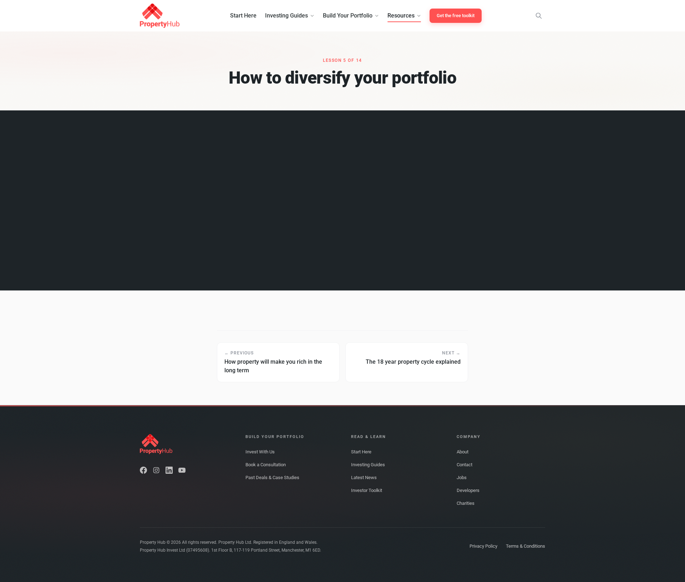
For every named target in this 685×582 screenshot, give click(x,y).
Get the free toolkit (456, 15)
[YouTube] (182, 470)
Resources (401, 15)
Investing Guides (286, 15)
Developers (468, 490)
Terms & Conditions (525, 546)
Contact (464, 464)
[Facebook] (143, 470)
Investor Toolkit (366, 490)
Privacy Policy (483, 546)
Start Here (243, 15)
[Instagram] (156, 470)
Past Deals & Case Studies (272, 477)
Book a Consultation (265, 464)
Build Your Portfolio (347, 15)
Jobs (462, 477)
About (462, 451)
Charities (466, 503)
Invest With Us (260, 451)
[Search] (538, 15)
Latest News (364, 477)
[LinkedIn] (169, 470)
